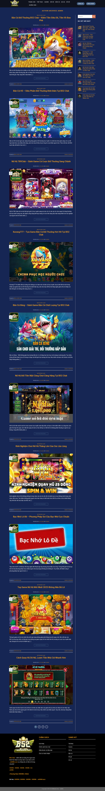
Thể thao (40, 2)
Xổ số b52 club (41, 514)
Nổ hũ (52, 2)
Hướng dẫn (32, 5)
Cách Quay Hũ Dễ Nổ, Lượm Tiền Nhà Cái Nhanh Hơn (41, 657)
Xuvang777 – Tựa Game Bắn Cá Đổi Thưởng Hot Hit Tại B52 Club (88, 54)
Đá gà (63, 2)
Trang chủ (31, 2)
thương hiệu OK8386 (17, 774)
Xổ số (68, 2)
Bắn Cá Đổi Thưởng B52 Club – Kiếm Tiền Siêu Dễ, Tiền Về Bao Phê (89, 28)
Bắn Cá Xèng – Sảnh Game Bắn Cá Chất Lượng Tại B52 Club (41, 305)
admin (60, 11)
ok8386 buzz (41, 779)
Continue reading (41, 78)
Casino (46, 2)
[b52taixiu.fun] (17, 3)
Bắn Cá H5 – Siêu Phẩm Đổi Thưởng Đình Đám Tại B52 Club (41, 91)
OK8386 (11, 768)
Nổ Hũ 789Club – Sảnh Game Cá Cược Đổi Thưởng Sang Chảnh (41, 161)
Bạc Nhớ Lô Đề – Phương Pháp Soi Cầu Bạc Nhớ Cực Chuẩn (41, 516)
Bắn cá (57, 2)
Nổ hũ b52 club (41, 159)
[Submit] (94, 16)
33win (27, 774)
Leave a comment (68, 84)
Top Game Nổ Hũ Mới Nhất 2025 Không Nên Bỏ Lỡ (41, 587)
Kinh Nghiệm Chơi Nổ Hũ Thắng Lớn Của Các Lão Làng (41, 446)
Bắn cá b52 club (41, 15)
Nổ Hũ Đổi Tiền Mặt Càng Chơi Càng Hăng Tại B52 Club (41, 375)
